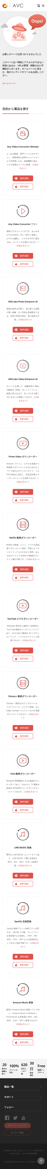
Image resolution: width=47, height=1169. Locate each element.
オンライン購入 (17, 1132)
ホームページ (8, 83)
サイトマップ (29, 1150)
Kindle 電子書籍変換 (29, 1153)
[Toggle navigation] (43, 5)
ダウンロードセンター (17, 1125)
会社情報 (6, 1150)
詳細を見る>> (22, 245)
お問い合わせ (17, 1150)
